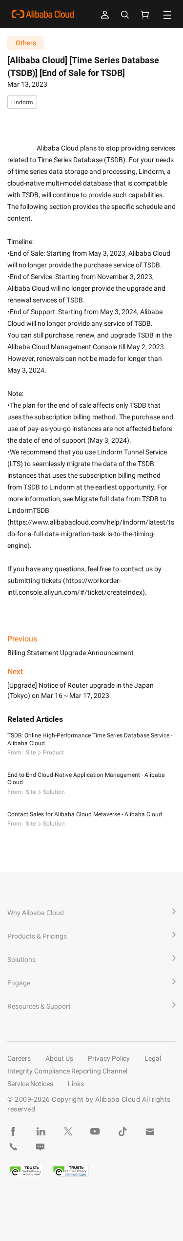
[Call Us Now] (13, 1147)
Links (76, 1084)
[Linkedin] (40, 1131)
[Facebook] (13, 1131)
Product (53, 752)
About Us (59, 1058)
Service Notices (30, 1084)
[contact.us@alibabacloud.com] (150, 1131)
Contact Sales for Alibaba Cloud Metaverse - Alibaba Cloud (84, 814)
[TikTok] (122, 1131)
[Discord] (40, 1147)
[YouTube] (95, 1131)
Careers (19, 1058)
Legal (152, 1058)
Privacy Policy (109, 1058)
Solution (54, 792)
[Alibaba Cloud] (43, 14)
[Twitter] (68, 1131)
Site (31, 752)
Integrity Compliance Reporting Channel (67, 1071)
